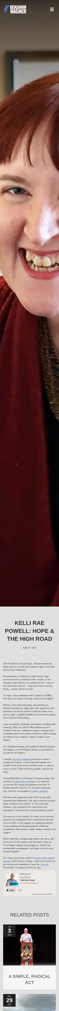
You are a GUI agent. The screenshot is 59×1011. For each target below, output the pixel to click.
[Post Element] (29, 956)
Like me (45, 864)
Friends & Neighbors (22, 759)
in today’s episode (39, 791)
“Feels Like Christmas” (25, 781)
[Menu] (52, 9)
